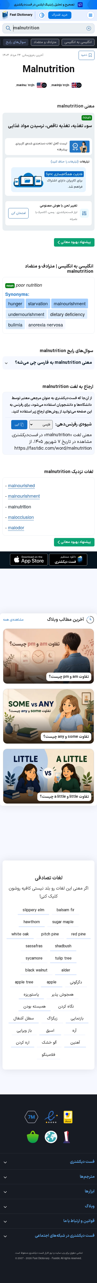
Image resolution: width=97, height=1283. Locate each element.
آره (74, 1031)
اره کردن (22, 1043)
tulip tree (63, 959)
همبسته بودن (34, 1007)
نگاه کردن (66, 1007)
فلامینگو (48, 1055)
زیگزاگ (52, 1018)
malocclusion (21, 517)
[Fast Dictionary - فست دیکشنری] (17, 15)
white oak (20, 934)
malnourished (21, 485)
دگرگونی (76, 982)
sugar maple (63, 922)
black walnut (36, 970)
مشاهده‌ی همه (13, 620)
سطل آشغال (23, 1018)
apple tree (24, 982)
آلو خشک (49, 1043)
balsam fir (65, 910)
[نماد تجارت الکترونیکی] (51, 1117)
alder (65, 970)
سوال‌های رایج (16, 42)
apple (51, 982)
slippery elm (33, 910)
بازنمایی (77, 1018)
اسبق (50, 1031)
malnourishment (70, 303)
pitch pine (50, 934)
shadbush (63, 946)
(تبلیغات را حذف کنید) (64, 162)
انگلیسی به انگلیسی (78, 42)
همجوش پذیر (62, 995)
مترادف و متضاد (45, 42)
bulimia (15, 324)
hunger (15, 303)
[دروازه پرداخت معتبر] (68, 1117)
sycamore (34, 959)
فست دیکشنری (36, 1253)
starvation (38, 303)
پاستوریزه (31, 995)
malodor (16, 527)
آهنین (75, 1043)
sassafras (34, 946)
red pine (78, 934)
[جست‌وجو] (8, 28)
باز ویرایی (24, 1031)
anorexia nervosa (45, 324)
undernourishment (26, 314)
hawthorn (32, 922)
